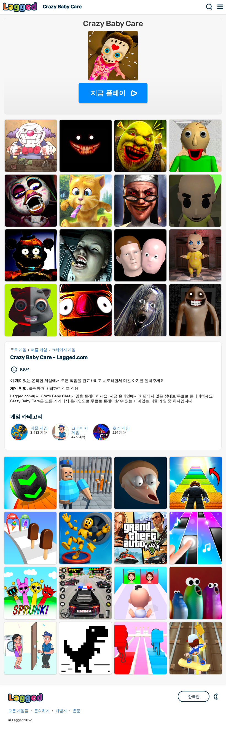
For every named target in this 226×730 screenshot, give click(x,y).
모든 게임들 (18, 711)
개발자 (61, 711)
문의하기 (42, 711)
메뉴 (220, 7)
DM (216, 696)
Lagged (21, 7)
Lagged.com (26, 698)
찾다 (209, 7)
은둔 (76, 711)
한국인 (194, 696)
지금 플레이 (108, 93)
